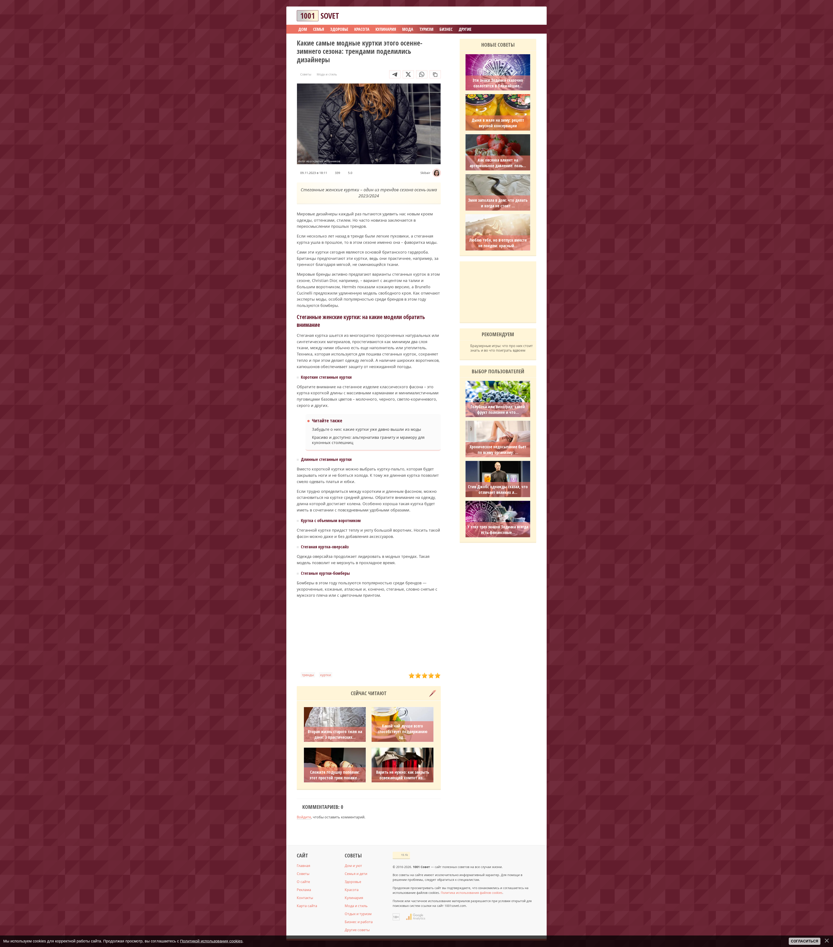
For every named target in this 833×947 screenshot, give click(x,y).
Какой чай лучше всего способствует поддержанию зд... (402, 731)
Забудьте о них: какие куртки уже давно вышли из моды (366, 429)
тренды (308, 675)
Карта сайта (307, 905)
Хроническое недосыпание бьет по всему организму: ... (498, 449)
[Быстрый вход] (530, 16)
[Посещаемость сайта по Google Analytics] (415, 917)
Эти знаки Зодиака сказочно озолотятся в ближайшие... (498, 83)
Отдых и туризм (358, 913)
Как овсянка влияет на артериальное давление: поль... (498, 163)
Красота (352, 889)
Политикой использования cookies (211, 941)
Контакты (305, 897)
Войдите (304, 817)
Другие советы (357, 929)
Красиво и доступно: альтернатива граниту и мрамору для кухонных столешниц (368, 440)
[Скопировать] (435, 74)
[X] (408, 74)
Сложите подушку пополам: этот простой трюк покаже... (335, 775)
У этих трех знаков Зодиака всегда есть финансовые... (497, 529)
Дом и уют (353, 865)
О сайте (303, 881)
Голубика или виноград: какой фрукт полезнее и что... (498, 409)
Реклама (304, 889)
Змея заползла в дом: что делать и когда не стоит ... (498, 203)
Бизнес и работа (359, 921)
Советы (303, 873)
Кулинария (354, 897)
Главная (303, 865)
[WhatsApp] (421, 74)
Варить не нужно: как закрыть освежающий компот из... (402, 775)
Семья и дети (356, 873)
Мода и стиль (356, 905)
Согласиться (804, 941)
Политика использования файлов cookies (471, 893)
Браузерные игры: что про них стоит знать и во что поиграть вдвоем (501, 348)
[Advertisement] (369, 635)
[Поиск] (517, 16)
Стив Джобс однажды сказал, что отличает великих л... (498, 489)
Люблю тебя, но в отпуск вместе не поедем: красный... (498, 243)
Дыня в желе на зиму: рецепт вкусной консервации (498, 123)
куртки (325, 675)
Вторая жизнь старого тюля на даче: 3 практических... (335, 734)
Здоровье (353, 881)
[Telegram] (394, 74)
